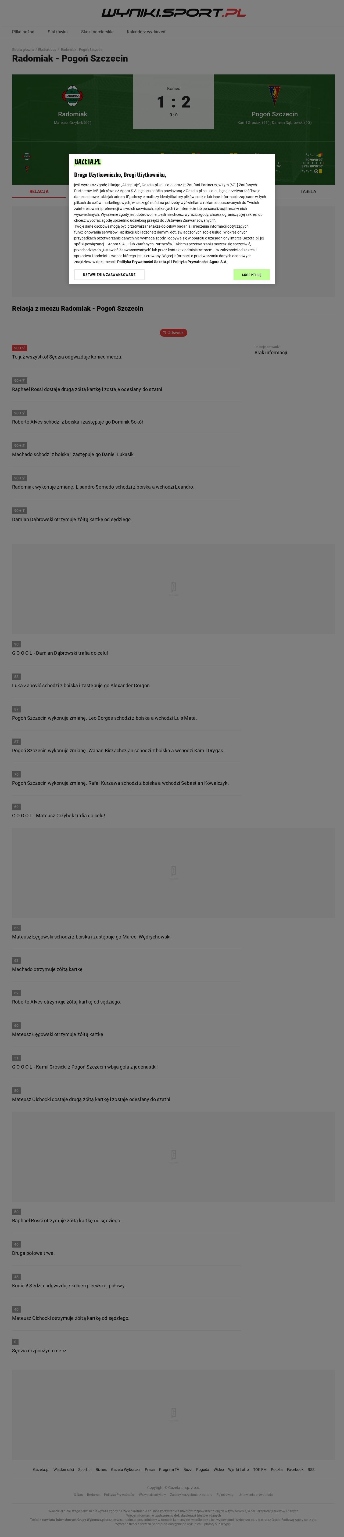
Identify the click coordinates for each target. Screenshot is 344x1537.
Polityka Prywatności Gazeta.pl (143, 262)
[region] (172, 219)
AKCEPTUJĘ (252, 275)
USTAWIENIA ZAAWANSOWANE (109, 275)
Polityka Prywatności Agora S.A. (200, 262)
